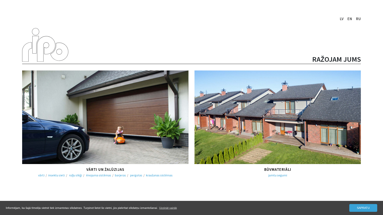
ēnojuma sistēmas (98, 175)
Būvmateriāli (277, 169)
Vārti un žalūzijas (105, 169)
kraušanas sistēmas (159, 175)
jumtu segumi (277, 175)
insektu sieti (56, 175)
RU (358, 18)
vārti (41, 175)
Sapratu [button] (363, 207)
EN (349, 18)
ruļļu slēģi (75, 175)
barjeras (120, 175)
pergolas (136, 175)
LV (342, 18)
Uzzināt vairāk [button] (168, 207)
